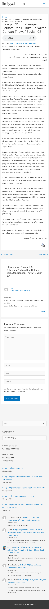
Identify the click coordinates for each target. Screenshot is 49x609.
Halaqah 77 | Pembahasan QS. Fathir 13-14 (18, 496)
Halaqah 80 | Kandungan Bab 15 (14, 468)
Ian (12, 288)
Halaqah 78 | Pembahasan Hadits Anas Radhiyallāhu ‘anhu (23, 488)
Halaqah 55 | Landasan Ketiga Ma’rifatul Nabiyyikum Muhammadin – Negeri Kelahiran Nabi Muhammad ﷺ (26, 532)
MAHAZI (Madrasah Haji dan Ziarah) (23, 43)
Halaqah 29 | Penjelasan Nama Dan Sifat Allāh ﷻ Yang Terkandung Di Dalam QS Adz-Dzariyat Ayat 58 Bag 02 (27, 550)
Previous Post (7, 255)
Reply (43, 311)
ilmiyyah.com (13, 3)
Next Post (43, 255)
